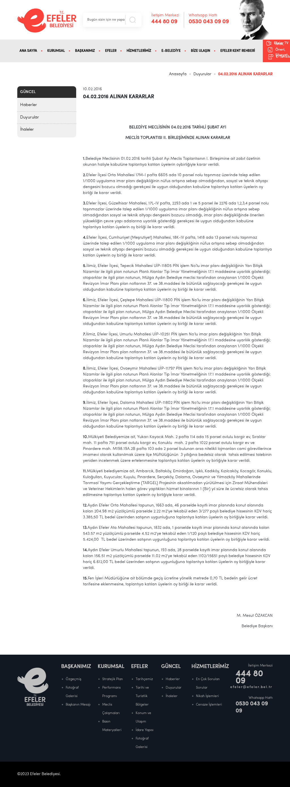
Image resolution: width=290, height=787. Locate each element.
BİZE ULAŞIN (200, 51)
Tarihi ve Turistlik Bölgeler (142, 696)
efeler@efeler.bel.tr (251, 687)
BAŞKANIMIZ (85, 51)
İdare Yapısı (144, 730)
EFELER (110, 51)
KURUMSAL (56, 51)
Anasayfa (178, 74)
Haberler (28, 105)
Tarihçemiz (144, 679)
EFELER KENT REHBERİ (237, 51)
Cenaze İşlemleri (209, 704)
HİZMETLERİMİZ (139, 51)
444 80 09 (164, 22)
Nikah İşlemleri (207, 696)
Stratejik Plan (112, 679)
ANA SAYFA (28, 51)
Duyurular (202, 74)
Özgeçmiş (73, 679)
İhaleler (27, 130)
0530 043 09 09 (209, 22)
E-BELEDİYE (171, 51)
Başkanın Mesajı (78, 704)
